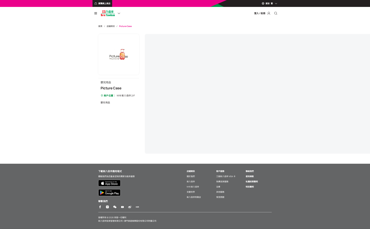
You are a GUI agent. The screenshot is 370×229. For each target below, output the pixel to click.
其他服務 (220, 192)
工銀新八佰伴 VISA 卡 (225, 176)
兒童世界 (191, 192)
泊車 (218, 186)
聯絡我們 (250, 171)
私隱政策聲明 (252, 181)
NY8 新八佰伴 (193, 186)
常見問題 (220, 197)
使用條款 (250, 176)
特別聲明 (250, 186)
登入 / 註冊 (259, 13)
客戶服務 (220, 171)
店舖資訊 (111, 26)
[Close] (276, 13)
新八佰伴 (191, 181)
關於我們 (191, 176)
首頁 (100, 26)
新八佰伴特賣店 (194, 197)
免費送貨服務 (222, 181)
